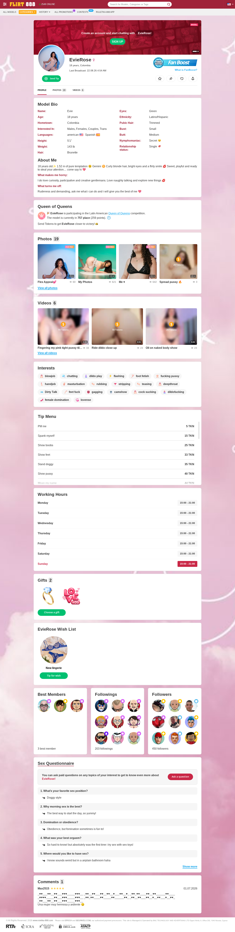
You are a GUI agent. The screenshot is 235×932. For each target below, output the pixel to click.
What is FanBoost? (186, 69)
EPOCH (68, 920)
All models (9, 12)
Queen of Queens (119, 213)
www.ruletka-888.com (43, 920)
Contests (82, 12)
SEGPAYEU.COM (83, 920)
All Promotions (64, 12)
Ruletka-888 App (105, 12)
